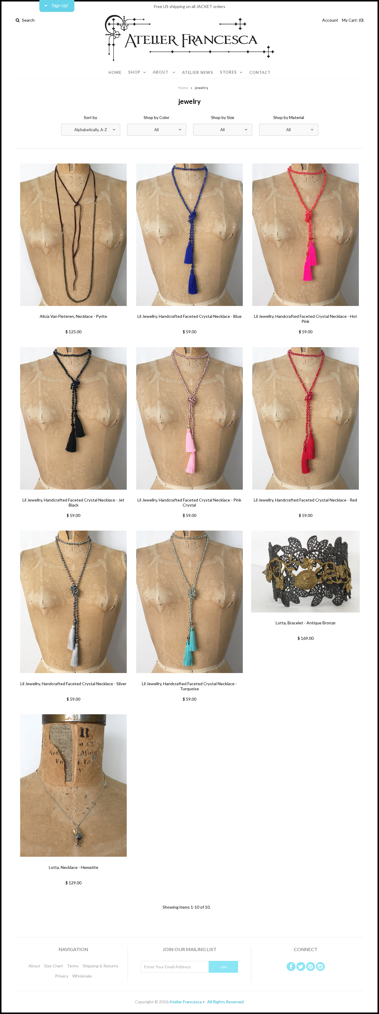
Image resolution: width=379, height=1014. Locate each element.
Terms (73, 965)
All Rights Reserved (225, 1001)
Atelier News (197, 72)
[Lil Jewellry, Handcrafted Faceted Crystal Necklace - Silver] (73, 677)
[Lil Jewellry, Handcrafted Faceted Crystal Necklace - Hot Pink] (305, 310)
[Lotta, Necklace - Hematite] (73, 861)
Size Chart (53, 965)
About (161, 72)
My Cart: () (353, 20)
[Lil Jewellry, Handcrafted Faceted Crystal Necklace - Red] (305, 493)
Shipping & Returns (100, 965)
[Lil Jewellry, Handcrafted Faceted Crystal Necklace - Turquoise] (189, 677)
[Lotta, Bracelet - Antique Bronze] (305, 616)
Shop (134, 72)
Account (330, 20)
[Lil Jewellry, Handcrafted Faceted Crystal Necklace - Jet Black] (73, 493)
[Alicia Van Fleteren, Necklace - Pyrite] (73, 310)
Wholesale (82, 975)
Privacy (61, 975)
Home (114, 72)
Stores (228, 72)
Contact (260, 72)
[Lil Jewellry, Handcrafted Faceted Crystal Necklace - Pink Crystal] (189, 493)
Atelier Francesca (185, 1001)
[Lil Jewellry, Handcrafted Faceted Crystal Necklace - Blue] (189, 310)
